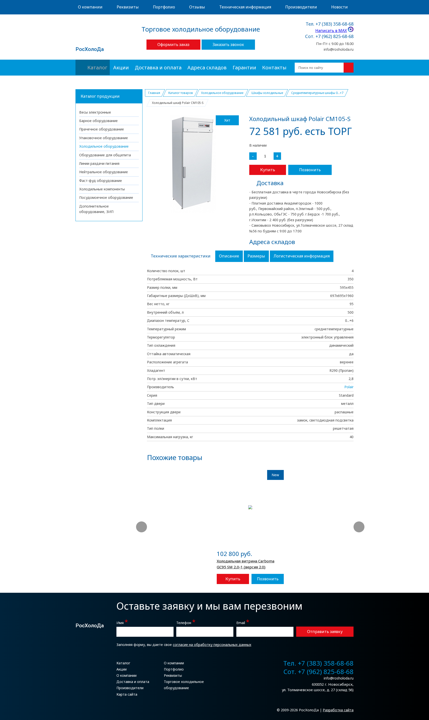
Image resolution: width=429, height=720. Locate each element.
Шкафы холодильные (267, 93)
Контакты (274, 67)
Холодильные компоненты (102, 189)
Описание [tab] (229, 256)
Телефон (185, 622)
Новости (339, 7)
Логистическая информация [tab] (302, 256)
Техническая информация (245, 7)
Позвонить (310, 169)
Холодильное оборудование (104, 146)
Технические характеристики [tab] (181, 256)
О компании (90, 7)
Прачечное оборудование (101, 129)
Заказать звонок (228, 44)
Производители (301, 7)
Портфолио (164, 7)
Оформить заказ (173, 44)
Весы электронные (95, 112)
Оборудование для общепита (105, 155)
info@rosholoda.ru (339, 49)
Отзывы (197, 7)
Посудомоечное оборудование (106, 197)
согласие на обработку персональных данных (212, 644)
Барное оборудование (98, 120)
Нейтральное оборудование (103, 171)
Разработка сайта (338, 710)
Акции (121, 67)
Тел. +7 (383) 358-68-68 (330, 24)
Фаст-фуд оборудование (100, 180)
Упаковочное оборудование (103, 137)
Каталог (97, 67)
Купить (267, 169)
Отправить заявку (325, 631)
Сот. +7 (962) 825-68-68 (329, 36)
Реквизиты (128, 7)
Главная (154, 93)
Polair (349, 386)
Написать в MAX (331, 30)
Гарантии (244, 67)
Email (242, 622)
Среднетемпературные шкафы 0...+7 (317, 93)
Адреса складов (207, 67)
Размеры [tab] (256, 256)
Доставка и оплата (158, 67)
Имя (122, 622)
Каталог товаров (180, 93)
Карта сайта (126, 694)
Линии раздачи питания (99, 163)
